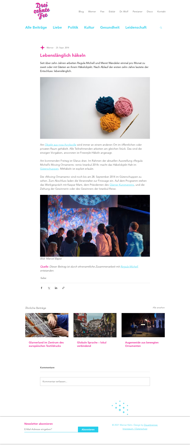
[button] (161, 27)
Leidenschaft (136, 27)
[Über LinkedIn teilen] (56, 287)
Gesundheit (109, 27)
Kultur (89, 27)
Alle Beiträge (36, 27)
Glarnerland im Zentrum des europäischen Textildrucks (46, 344)
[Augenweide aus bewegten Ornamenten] (143, 325)
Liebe (57, 27)
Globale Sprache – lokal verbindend (91, 344)
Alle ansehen (159, 307)
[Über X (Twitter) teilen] (48, 287)
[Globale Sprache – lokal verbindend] (95, 325)
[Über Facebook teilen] (41, 287)
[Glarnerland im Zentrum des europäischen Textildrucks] (46, 325)
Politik (73, 27)
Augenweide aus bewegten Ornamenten (142, 344)
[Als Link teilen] (63, 287)
